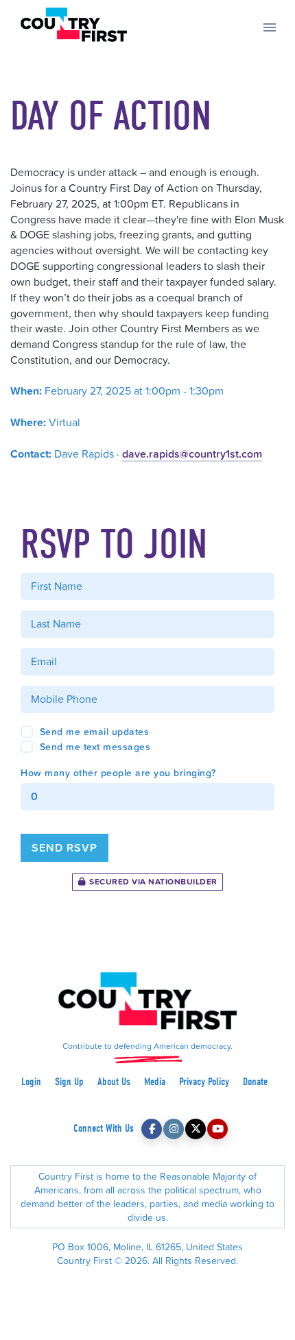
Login (31, 1082)
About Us (113, 1082)
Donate (255, 1082)
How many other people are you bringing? (118, 773)
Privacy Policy (204, 1082)
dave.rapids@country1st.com (192, 453)
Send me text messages (93, 747)
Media (154, 1082)
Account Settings (148, 1273)
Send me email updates (92, 732)
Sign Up (69, 1082)
